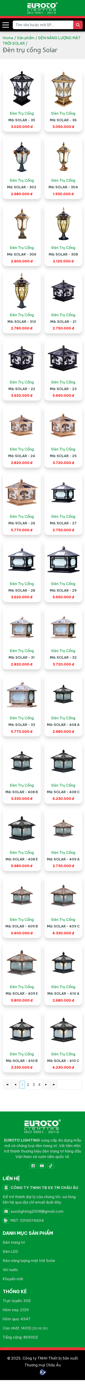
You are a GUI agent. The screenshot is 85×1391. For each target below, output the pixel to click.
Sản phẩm (25, 38)
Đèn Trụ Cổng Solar (22, 113)
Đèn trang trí (14, 1242)
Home (8, 38)
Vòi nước (10, 1269)
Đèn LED (10, 1251)
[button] (5, 25)
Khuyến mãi (13, 1279)
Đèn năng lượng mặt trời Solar (29, 1260)
